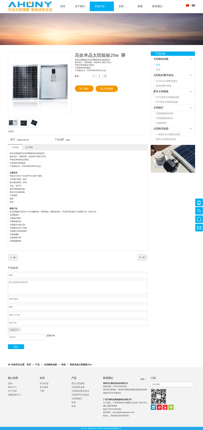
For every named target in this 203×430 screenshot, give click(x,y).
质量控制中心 (14, 394)
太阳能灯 (158, 107)
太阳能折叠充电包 (163, 75)
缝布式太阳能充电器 (166, 139)
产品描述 (15, 147)
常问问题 (44, 383)
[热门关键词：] (192, 384)
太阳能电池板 (161, 59)
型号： (13, 139)
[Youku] (165, 407)
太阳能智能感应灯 (165, 118)
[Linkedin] (153, 407)
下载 (42, 391)
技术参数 (29, 147)
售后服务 (44, 387)
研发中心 (12, 387)
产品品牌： (60, 139)
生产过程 (12, 391)
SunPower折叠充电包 (166, 81)
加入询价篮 (106, 88)
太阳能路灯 (161, 123)
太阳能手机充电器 (80, 394)
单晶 (158, 64)
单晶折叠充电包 (163, 85)
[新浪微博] (159, 407)
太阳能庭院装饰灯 (165, 113)
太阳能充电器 (161, 128)
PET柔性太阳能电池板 (167, 102)
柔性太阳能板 (161, 91)
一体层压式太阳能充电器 (168, 134)
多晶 (158, 69)
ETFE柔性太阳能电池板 (167, 97)
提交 (16, 346)
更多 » (143, 379)
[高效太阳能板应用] (173, 159)
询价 (86, 88)
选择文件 (14, 330)
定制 (10, 383)
